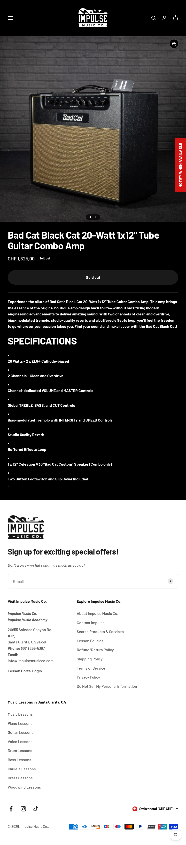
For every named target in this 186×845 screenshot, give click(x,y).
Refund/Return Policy (95, 649)
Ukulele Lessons (22, 769)
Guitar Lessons (20, 732)
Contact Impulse (91, 622)
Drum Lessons (20, 750)
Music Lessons (20, 714)
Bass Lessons (19, 759)
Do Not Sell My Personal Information (107, 686)
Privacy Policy (88, 677)
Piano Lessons (20, 723)
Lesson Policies (90, 640)
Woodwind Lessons (24, 787)
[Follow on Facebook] (11, 809)
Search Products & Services (100, 631)
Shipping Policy (90, 659)
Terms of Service (91, 668)
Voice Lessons (20, 741)
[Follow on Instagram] (23, 809)
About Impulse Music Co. (97, 613)
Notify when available (180, 165)
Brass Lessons (20, 777)
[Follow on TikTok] (35, 809)
